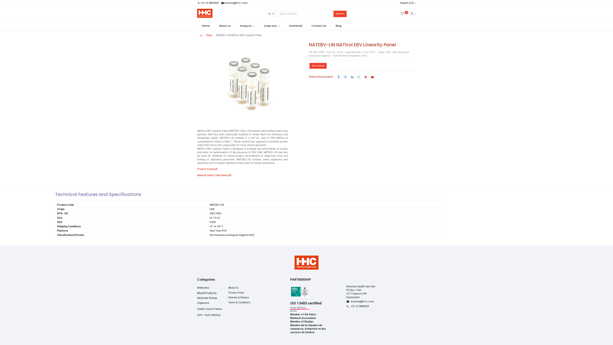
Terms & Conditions (239, 302)
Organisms (203, 302)
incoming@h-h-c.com (235, 2)
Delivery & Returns (238, 297)
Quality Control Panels (209, 308)
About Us (233, 287)
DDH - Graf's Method (208, 315)
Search (340, 13)
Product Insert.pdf (207, 169)
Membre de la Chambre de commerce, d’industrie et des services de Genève (308, 329)
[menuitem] (205, 26)
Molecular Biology (207, 297)
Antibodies (203, 287)
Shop (209, 35)
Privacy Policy (236, 292)
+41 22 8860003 (210, 2)
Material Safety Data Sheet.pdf (214, 175)
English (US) (407, 2)
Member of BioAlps (302, 321)
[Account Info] (413, 13)
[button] (272, 14)
